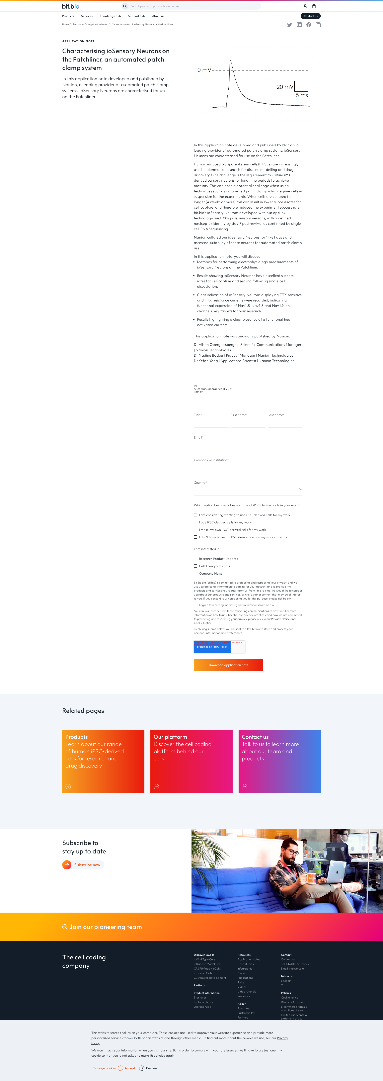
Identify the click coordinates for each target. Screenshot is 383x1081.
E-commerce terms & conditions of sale (294, 1008)
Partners (243, 1017)
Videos (242, 987)
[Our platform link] (191, 761)
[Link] (68, 787)
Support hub (136, 16)
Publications (245, 978)
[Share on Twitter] (289, 24)
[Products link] (103, 761)
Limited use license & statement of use (294, 1016)
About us (158, 16)
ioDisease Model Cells (207, 964)
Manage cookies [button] (104, 1068)
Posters (242, 973)
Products (68, 16)
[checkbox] (248, 526)
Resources (78, 24)
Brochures (200, 997)
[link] (314, 6)
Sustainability (246, 1013)
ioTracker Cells (203, 973)
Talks (241, 982)
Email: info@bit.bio (292, 968)
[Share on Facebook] (308, 24)
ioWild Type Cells (204, 959)
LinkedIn (286, 981)
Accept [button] (130, 1068)
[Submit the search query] (124, 6)
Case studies (246, 964)
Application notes (249, 959)
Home (65, 24)
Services (87, 16)
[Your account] (305, 6)
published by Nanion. (272, 336)
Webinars (244, 996)
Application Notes (98, 24)
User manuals (202, 1006)
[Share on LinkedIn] (299, 24)
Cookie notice (289, 997)
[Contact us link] (280, 761)
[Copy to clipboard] (318, 24)
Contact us (311, 16)
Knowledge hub (110, 16)
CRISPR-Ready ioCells (207, 968)
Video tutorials (247, 991)
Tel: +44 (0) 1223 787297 (296, 964)
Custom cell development (210, 978)
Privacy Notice (280, 619)
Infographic (245, 968)
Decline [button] (151, 1068)
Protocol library (203, 1002)
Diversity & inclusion (293, 1002)
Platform (199, 985)
